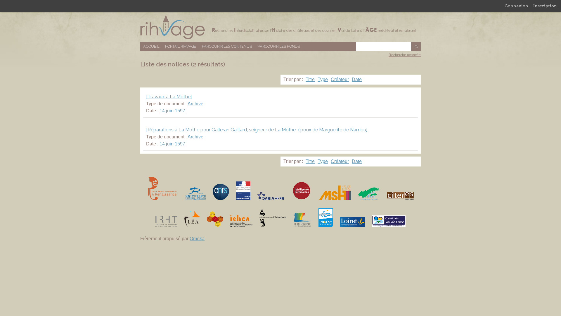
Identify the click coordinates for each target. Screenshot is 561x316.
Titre (310, 79)
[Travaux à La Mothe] (169, 96)
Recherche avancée (405, 55)
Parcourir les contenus (227, 46)
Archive (195, 103)
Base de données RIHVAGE (280, 27)
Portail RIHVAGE (180, 46)
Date (357, 79)
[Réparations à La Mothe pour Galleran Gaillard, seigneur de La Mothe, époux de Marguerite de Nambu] (256, 130)
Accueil (151, 46)
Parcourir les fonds (279, 46)
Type (323, 79)
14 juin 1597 (172, 110)
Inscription (545, 6)
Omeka (197, 238)
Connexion (516, 6)
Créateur (340, 79)
